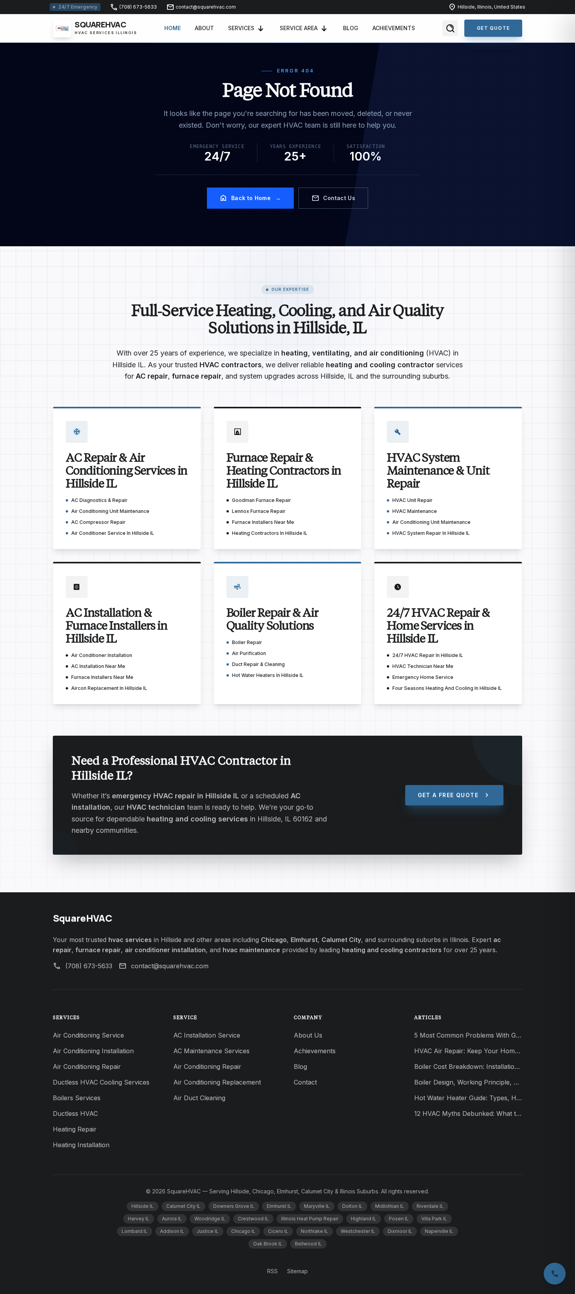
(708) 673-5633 (133, 7)
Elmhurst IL (279, 1206)
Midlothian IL (389, 1206)
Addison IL (172, 1231)
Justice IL (208, 1231)
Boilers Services (77, 1098)
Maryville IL (317, 1206)
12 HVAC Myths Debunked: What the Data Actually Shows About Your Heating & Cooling (468, 1113)
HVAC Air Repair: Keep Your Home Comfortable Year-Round (468, 1051)
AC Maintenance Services (211, 1051)
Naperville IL (439, 1231)
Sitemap (297, 1271)
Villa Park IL (434, 1219)
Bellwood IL (308, 1244)
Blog (350, 28)
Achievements (393, 28)
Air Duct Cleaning (199, 1098)
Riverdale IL (430, 1206)
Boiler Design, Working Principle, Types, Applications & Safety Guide (468, 1082)
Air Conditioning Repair (87, 1066)
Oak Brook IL (267, 1244)
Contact (305, 1082)
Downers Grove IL (233, 1206)
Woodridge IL (209, 1219)
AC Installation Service (206, 1035)
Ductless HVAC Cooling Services (101, 1082)
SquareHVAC (82, 917)
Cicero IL (278, 1231)
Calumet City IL (183, 1206)
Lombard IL (134, 1231)
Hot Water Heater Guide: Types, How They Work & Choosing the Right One (468, 1098)
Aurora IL (172, 1219)
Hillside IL (142, 1206)
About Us (308, 1035)
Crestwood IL (253, 1219)
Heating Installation (81, 1145)
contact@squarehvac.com (201, 7)
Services (241, 28)
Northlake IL (314, 1231)
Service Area (299, 28)
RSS (272, 1271)
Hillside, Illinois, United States (486, 7)
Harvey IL (138, 1219)
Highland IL (363, 1219)
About (204, 28)
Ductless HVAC (75, 1113)
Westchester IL (358, 1231)
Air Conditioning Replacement (217, 1082)
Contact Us (333, 198)
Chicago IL (243, 1231)
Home (172, 28)
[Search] (450, 28)
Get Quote (493, 28)
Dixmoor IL (400, 1231)
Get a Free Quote (454, 795)
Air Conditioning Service (88, 1035)
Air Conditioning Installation (93, 1051)
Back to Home (250, 198)
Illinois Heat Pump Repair (309, 1219)
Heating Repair (75, 1129)
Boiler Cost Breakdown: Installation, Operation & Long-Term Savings (468, 1066)
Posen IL (399, 1219)
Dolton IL (352, 1206)
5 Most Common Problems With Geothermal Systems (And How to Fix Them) (468, 1035)
